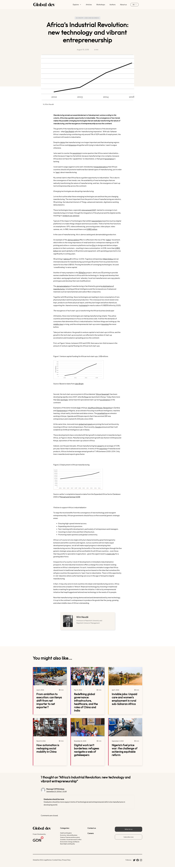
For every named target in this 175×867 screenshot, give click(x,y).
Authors (112, 4)
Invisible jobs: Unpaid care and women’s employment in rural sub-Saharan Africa (124, 699)
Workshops (100, 4)
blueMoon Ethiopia (95, 408)
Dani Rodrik (69, 131)
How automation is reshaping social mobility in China (47, 748)
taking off (67, 259)
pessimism (77, 153)
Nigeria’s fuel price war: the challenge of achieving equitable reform (124, 750)
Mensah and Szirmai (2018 (70, 497)
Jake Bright (79, 384)
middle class (58, 324)
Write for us (128, 829)
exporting (103, 448)
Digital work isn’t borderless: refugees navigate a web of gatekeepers (86, 750)
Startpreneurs (62, 410)
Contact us (92, 828)
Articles (89, 4)
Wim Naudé (82, 617)
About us (123, 4)
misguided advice (101, 167)
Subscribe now (129, 837)
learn (58, 172)
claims (62, 142)
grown (99, 446)
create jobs (110, 554)
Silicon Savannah (102, 394)
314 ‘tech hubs (62, 400)
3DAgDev (82, 273)
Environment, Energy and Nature (69, 841)
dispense (72, 145)
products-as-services (71, 216)
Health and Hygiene (66, 833)
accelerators (105, 400)
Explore (76, 4)
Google (98, 427)
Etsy (94, 245)
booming (105, 324)
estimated (83, 305)
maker (108, 240)
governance (109, 159)
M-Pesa (85, 397)
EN (133, 4)
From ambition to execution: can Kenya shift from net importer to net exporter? (49, 700)
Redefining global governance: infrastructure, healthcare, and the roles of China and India (86, 702)
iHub (78, 408)
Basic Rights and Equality (67, 844)
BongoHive (107, 408)
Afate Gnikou (108, 259)
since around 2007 (89, 210)
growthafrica (102, 413)
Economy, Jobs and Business (87, 18)
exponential (96, 221)
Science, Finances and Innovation (70, 837)
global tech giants (86, 424)
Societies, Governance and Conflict (70, 839)
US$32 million (91, 229)
